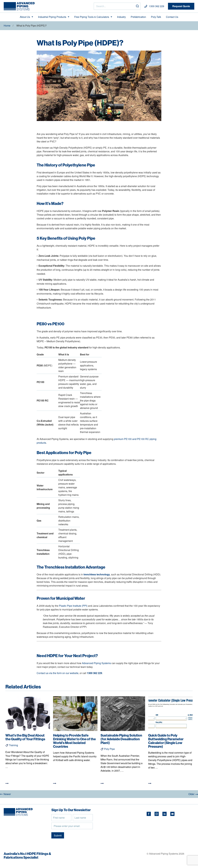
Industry (121, 17)
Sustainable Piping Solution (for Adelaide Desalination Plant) (121, 739)
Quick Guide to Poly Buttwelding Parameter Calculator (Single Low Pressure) (165, 741)
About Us (25, 17)
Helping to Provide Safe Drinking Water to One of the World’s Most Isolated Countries (74, 741)
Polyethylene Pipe (78, 165)
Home (7, 25)
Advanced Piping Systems (96, 663)
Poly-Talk (156, 17)
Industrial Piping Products (52, 17)
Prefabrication (138, 17)
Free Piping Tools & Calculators (91, 17)
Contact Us (172, 17)
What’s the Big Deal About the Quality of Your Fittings (25, 737)
